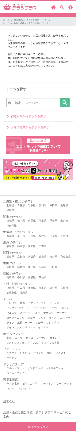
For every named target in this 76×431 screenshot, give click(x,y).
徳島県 (10, 277)
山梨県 (53, 235)
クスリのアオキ (55, 368)
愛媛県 (32, 277)
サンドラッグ (35, 368)
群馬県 (32, 220)
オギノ (53, 317)
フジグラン (52, 322)
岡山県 (32, 267)
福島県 (10, 210)
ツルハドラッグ (15, 368)
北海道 (10, 205)
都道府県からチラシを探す (26, 20)
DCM (36, 342)
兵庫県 (42, 256)
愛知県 (32, 246)
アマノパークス (37, 303)
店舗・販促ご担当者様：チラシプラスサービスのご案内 (37, 414)
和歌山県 (65, 256)
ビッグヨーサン (15, 307)
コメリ (18, 337)
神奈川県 (12, 225)
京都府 (21, 256)
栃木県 (21, 220)
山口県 (53, 267)
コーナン (41, 337)
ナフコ (29, 337)
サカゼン (12, 357)
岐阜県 (10, 246)
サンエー (30, 327)
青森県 (21, 205)
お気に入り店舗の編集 (43, 61)
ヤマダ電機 (13, 383)
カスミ (65, 307)
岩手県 (32, 205)
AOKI (49, 353)
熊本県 (42, 287)
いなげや (12, 303)
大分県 (53, 287)
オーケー (62, 312)
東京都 (64, 220)
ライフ (10, 322)
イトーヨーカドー (37, 307)
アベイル (38, 353)
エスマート (66, 317)
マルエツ (12, 312)
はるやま (61, 353)
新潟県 (10, 235)
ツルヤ (31, 317)
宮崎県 (64, 287)
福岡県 (10, 287)
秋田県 (53, 205)
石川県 (32, 235)
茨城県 (10, 220)
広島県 (42, 267)
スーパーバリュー (30, 312)
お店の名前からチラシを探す (27, 23)
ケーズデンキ (64, 383)
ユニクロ (12, 353)
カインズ (55, 337)
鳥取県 (10, 267)
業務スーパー (25, 322)
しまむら (25, 353)
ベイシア (54, 303)
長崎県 (32, 287)
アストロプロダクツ (18, 342)
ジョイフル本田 (51, 342)
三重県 (42, 246)
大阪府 (32, 256)
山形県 (64, 205)
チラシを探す (65, 102)
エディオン (47, 383)
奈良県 (53, 256)
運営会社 (9, 401)
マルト (42, 317)
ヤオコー (48, 312)
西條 (22, 303)
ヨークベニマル (15, 317)
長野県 (64, 235)
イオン (54, 307)
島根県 (21, 267)
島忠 (9, 337)
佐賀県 (21, 287)
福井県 (42, 235)
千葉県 (53, 220)
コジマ (10, 388)
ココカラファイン (17, 373)
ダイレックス (14, 327)
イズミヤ (43, 327)
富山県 (21, 235)
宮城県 (42, 205)
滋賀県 (10, 256)
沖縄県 (23, 292)
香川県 (21, 277)
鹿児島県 (12, 292)
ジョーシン (23, 388)
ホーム (6, 20)
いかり (39, 322)
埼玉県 (42, 220)
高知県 (42, 277)
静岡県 (21, 246)
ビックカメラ (30, 383)
